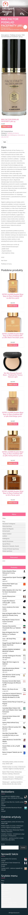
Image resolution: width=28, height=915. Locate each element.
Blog (3, 521)
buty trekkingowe (12, 135)
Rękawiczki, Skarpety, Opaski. (10, 546)
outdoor (4, 536)
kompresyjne (6, 531)
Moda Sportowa (7, 526)
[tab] (24, 2)
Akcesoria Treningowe (8, 523)
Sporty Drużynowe (7, 541)
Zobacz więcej (6, 126)
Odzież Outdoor (7, 534)
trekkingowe (5, 538)
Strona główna (5, 35)
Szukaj (3, 844)
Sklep (4, 518)
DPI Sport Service (5, 28)
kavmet (6, 137)
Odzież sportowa (7, 551)
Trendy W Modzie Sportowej (10, 549)
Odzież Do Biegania (7, 529)
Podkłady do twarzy (15, 35)
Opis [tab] (4, 142)
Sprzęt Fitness (6, 544)
